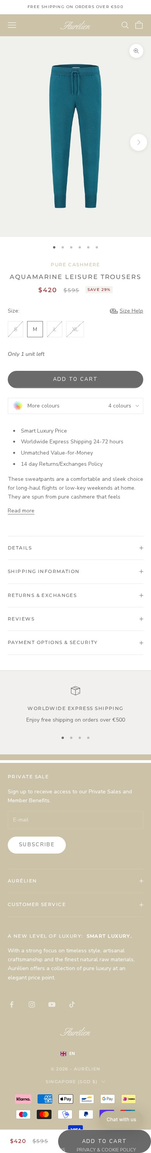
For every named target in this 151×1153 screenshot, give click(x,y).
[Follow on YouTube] (52, 1004)
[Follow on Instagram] (32, 1004)
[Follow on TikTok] (72, 1004)
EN (72, 1053)
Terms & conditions (40, 1150)
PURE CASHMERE (75, 264)
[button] (121, 1119)
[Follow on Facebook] (11, 1004)
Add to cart (75, 379)
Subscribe (37, 844)
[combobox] (75, 1054)
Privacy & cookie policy (106, 1150)
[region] (75, 705)
